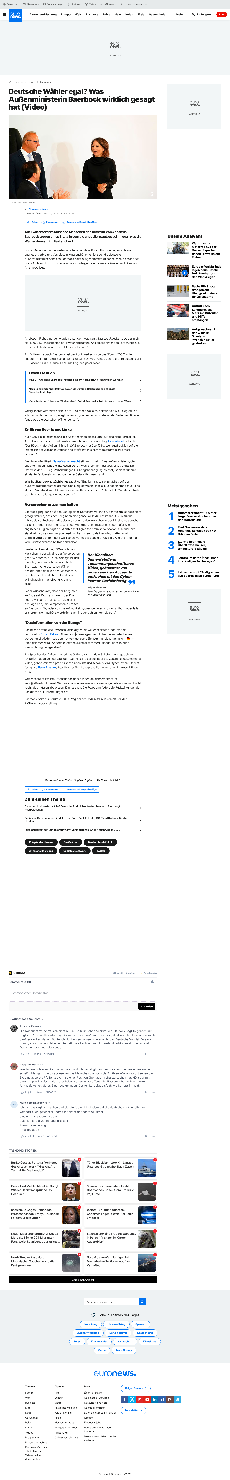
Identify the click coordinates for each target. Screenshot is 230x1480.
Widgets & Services (66, 1427)
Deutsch (11, 4)
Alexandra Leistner (38, 209)
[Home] (10, 82)
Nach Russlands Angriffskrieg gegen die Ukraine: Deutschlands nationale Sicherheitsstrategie (72, 390)
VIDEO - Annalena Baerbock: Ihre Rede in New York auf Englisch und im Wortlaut (76, 379)
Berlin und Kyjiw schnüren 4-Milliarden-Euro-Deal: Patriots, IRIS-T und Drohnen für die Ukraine (76, 819)
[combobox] (141, 4)
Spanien (140, 1324)
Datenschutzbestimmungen (100, 1412)
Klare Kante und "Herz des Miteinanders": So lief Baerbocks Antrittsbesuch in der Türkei (80, 401)
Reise (106, 14)
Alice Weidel (115, 441)
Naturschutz (125, 1341)
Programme (32, 1437)
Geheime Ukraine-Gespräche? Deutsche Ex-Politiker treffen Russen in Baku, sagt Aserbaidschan (72, 808)
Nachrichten (21, 82)
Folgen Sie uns (63, 1412)
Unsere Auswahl (184, 236)
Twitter (100, 850)
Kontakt (88, 1417)
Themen (30, 1386)
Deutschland (45, 82)
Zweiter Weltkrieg (88, 1332)
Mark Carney (124, 1350)
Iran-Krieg (90, 1324)
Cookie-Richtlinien (94, 1407)
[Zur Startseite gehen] (15, 15)
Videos (29, 1432)
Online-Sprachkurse (66, 1437)
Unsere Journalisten (36, 1442)
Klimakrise (149, 1341)
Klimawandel (99, 1341)
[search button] (122, 4)
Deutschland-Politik (100, 842)
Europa (65, 14)
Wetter (58, 1402)
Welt (78, 14)
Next (118, 14)
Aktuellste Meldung (42, 14)
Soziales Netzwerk (74, 850)
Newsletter (132, 1410)
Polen (77, 1341)
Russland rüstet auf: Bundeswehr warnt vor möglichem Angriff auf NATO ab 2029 (72, 829)
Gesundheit (157, 14)
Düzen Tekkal (49, 634)
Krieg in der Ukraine (41, 842)
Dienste (59, 1386)
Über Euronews (93, 1392)
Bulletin (59, 1397)
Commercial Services (96, 1397)
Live (221, 14)
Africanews (61, 1432)
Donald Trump (118, 1332)
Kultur (129, 14)
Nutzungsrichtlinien (95, 1402)
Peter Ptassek (47, 667)
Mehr (87, 1386)
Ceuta (102, 1350)
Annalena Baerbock (41, 850)
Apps (58, 1417)
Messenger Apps (64, 1422)
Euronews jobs (92, 1422)
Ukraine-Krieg (116, 1324)
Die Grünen (71, 842)
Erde (141, 14)
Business (92, 14)
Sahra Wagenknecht (66, 461)
